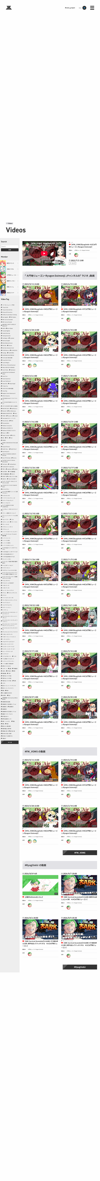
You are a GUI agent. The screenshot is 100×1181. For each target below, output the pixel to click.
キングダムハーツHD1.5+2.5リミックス (9, 509)
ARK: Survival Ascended (7, 319)
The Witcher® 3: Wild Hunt (8, 466)
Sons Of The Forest (6, 458)
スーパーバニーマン (6, 538)
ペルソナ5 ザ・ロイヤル (7, 605)
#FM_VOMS (79, 852)
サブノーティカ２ (5, 524)
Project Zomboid (6, 435)
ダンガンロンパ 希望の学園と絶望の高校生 (9, 562)
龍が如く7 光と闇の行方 (7, 736)
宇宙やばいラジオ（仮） (7, 676)
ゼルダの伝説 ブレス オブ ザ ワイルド (9, 551)
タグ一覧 (10, 742)
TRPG (3, 469)
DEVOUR (4, 345)
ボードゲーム (5, 610)
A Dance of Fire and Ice (7, 312)
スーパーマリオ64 (6, 540)
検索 (9, 250)
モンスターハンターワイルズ (8, 646)
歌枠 (7, 690)
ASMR (3, 328)
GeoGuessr (12, 370)
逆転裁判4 (4, 709)
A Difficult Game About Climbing (9, 314)
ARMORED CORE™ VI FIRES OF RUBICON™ (9, 325)
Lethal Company (6, 396)
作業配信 (15, 668)
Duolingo (4, 353)
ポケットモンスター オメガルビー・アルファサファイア (9, 613)
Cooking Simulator (6, 335)
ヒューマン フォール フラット (8, 590)
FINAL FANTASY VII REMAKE (8, 367)
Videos (10, 223)
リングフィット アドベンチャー (8, 661)
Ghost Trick (4, 376)
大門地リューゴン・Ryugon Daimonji (82, 250)
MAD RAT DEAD (5, 408)
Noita (15, 413)
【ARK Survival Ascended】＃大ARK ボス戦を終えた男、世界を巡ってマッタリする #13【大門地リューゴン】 (40, 943)
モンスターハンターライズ (7, 644)
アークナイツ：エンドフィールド (8, 498)
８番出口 (4, 738)
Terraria (14, 458)
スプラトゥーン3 (5, 529)
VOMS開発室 (12, 471)
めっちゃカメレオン (6, 495)
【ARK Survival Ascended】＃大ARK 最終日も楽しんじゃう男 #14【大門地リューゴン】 (79, 898)
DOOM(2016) (14, 350)
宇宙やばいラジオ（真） (7, 680)
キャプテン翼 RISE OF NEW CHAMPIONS (8, 506)
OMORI (3, 416)
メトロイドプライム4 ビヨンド (8, 641)
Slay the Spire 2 (5, 451)
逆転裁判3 (11, 706)
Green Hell (4, 383)
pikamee (35, 366)
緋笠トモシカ (10, 263)
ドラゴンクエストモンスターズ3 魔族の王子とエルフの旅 (9, 577)
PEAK (12, 420)
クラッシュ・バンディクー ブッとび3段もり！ (10, 516)
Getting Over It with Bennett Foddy (8, 373)
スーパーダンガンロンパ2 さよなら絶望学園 (9, 534)
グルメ (12, 519)
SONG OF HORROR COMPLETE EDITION (9, 454)
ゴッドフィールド (5, 522)
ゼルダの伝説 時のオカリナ (8, 554)
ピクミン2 (4, 592)
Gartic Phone (5, 370)
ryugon (76, 255)
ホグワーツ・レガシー (6, 607)
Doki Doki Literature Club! (8, 348)
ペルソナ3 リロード (6, 602)
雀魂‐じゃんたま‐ (6, 721)
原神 (14, 671)
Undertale (9, 469)
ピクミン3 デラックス (12, 592)
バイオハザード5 (5, 585)
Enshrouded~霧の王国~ (7, 357)
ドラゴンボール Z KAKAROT (8, 583)
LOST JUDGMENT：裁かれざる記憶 (9, 406)
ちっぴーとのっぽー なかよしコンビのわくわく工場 (9, 482)
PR (8, 433)
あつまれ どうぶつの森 (12, 476)
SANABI (4, 440)
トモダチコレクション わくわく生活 (9, 570)
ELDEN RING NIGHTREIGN (8, 355)
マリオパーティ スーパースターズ (9, 636)
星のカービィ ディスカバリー (8, 688)
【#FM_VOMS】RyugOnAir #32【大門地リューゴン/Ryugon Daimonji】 (83, 245)
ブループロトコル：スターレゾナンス (9, 600)
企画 (10, 668)
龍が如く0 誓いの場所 (6, 733)
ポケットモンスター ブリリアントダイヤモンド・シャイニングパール (9, 624)
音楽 (7, 723)
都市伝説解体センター (7, 719)
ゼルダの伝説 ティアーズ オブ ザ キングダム (9, 548)
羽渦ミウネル (10, 269)
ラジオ (14, 656)
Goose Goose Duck (6, 378)
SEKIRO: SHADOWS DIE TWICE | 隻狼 (10, 443)
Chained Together (6, 331)
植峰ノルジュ (10, 287)
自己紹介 (4, 695)
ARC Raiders (13, 317)
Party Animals (5, 420)
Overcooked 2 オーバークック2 (8, 418)
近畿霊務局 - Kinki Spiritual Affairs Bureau (10, 698)
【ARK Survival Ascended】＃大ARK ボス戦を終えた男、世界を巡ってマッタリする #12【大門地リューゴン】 (79, 945)
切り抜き (9, 671)
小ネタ (3, 683)
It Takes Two (5, 386)
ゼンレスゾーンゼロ (6, 559)
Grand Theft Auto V (6, 381)
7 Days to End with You (7, 310)
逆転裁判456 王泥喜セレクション (9, 711)
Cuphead (12, 338)
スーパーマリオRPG (6, 543)
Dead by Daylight (6, 340)
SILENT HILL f (14, 449)
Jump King (4, 391)
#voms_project (70, 8)
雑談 (14, 721)
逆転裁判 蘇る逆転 (6, 701)
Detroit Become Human (7, 343)
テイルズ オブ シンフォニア (7, 565)
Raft (3, 438)
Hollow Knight (12, 383)
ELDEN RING (11, 353)
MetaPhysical (14, 408)
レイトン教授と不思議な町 (7, 663)
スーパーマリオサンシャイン (8, 545)
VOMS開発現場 (5, 474)
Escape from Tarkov (6, 360)
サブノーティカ (14, 522)
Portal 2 (4, 433)
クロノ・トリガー (5, 519)
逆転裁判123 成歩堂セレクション (9, 704)
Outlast (15, 416)
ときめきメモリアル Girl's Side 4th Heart (9, 486)
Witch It (13, 474)
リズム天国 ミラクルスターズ (8, 658)
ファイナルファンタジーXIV (7, 597)
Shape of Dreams (6, 446)
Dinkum (10, 345)
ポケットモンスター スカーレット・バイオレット (9, 616)
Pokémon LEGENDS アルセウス (9, 430)
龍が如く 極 (12, 731)
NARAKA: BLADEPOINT (7, 413)
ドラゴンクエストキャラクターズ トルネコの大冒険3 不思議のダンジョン (9, 573)
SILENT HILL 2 (5, 449)
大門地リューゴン (11, 275)
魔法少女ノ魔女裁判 (6, 726)
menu (92, 8)
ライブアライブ (5, 654)
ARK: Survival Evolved (7, 322)
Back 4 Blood (10, 328)
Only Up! (10, 416)
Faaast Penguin (5, 362)
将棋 (15, 680)
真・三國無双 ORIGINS (7, 693)
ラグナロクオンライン (6, 656)
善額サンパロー (11, 281)
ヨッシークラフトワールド (7, 651)
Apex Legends (5, 317)
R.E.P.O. (13, 435)
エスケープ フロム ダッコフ (7, 500)
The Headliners (12, 464)
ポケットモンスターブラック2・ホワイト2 (9, 628)
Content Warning (6, 333)
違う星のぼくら (5, 716)
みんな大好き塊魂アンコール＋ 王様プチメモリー (10, 492)
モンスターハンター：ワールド (8, 649)
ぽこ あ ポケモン (5, 489)
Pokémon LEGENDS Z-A (7, 428)
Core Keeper (5, 338)
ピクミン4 (4, 595)
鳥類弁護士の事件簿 (6, 728)
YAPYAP (4, 476)
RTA (7, 438)
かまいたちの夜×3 (12, 479)
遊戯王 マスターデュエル (7, 714)
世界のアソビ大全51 (6, 666)
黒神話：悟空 (5, 731)
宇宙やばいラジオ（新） (7, 678)
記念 (9, 695)
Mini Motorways (12, 411)
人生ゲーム (4, 668)
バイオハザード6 (5, 588)
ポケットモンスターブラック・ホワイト (10, 632)
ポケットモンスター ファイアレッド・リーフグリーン (9, 620)
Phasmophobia (5, 423)
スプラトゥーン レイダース (7, 527)
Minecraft (4, 411)
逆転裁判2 (4, 706)
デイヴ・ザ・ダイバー (6, 568)
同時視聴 (4, 673)
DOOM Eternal (5, 350)
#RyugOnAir (80, 967)
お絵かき (4, 479)
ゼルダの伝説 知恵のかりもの (8, 556)
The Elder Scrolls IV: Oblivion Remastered (8, 461)
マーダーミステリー (6, 639)
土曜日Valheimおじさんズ (34, 897)
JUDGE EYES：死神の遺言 (7, 388)
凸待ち (3, 671)
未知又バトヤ (10, 293)
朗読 (3, 690)
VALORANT (4, 471)
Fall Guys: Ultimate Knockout (8, 365)
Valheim (15, 469)
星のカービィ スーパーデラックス (9, 685)
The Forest (4, 464)
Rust (11, 438)
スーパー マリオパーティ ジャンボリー (10, 531)
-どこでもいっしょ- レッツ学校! (8, 305)
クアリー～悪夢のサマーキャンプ (9, 513)
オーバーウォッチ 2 (6, 503)
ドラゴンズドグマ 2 (6, 580)
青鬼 (3, 723)
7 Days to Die (5, 307)
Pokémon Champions (7, 425)
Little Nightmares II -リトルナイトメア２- (9, 399)
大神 (9, 673)
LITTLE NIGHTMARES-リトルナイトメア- (9, 402)
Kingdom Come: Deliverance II (8, 393)
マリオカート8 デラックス (7, 634)
